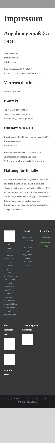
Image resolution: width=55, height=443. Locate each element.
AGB (45, 246)
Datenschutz (45, 238)
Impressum (45, 242)
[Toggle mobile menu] (50, 4)
